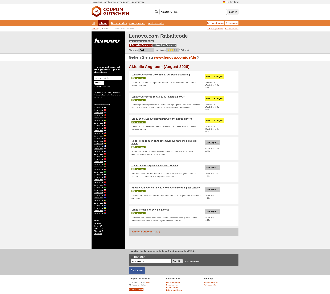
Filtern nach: (133, 50)
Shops (103, 23)
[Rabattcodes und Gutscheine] (110, 16)
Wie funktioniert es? (231, 29)
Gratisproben (137, 23)
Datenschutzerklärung (102, 86)
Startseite (95, 29)
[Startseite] (93, 23)
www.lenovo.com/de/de (140, 41)
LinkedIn (97, 228)
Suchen (233, 11)
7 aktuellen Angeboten (141, 45)
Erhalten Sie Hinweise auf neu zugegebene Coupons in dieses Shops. (107, 69)
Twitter (96, 226)
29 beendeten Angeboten (165, 45)
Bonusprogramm (172, 285)
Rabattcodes (119, 23)
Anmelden (99, 83)
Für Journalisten (172, 287)
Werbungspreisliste (210, 285)
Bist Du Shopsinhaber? (215, 29)
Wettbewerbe (156, 23)
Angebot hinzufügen (211, 282)
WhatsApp (98, 234)
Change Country (135, 290)
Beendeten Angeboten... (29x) (145, 232)
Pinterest (97, 231)
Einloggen (233, 23)
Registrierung (217, 23)
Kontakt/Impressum (173, 282)
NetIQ (148, 282)
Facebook (97, 223)
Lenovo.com (98, 107)
